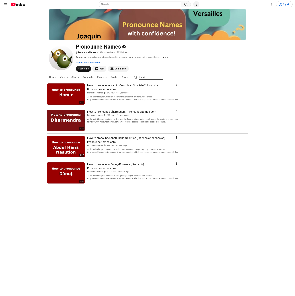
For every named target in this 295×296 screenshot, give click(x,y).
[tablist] (147, 77)
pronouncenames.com (89, 62)
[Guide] (5, 4)
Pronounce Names (95, 93)
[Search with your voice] (196, 4)
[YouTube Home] (18, 4)
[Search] (186, 4)
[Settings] (272, 4)
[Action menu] (176, 85)
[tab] (52, 77)
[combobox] (140, 4)
